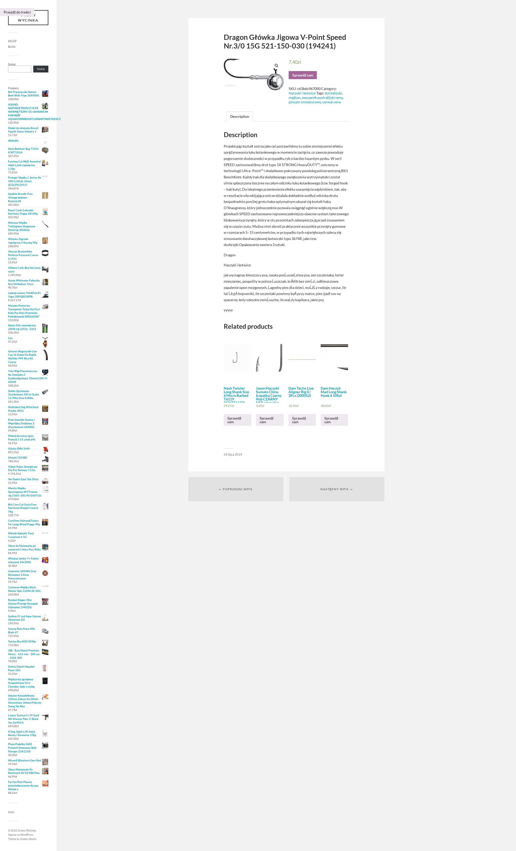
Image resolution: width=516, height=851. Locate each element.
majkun (294, 97)
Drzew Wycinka (28, 17)
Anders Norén (28, 839)
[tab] (239, 116)
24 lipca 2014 (233, 454)
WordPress (26, 834)
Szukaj (12, 64)
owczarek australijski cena (322, 97)
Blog (12, 46)
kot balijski (333, 93)
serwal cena (331, 102)
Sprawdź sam (302, 75)
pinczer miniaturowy (305, 102)
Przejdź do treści (17, 12)
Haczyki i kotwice (302, 93)
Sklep (12, 41)
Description (239, 116)
